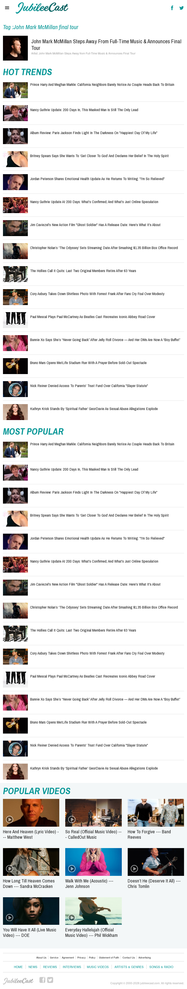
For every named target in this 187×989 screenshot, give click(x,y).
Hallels (42, 8)
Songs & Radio (161, 967)
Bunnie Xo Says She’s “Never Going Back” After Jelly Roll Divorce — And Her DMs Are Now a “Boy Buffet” (105, 339)
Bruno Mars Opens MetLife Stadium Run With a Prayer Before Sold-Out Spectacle (88, 362)
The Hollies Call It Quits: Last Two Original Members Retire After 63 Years (83, 270)
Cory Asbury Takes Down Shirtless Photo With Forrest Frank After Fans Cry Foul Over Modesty (97, 293)
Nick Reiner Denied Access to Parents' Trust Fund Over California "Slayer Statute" (89, 385)
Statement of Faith (109, 957)
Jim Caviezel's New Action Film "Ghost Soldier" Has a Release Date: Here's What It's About (95, 224)
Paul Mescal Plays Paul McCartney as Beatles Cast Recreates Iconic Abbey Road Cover (92, 316)
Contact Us (128, 957)
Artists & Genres (129, 967)
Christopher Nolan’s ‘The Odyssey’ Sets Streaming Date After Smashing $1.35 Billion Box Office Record (104, 247)
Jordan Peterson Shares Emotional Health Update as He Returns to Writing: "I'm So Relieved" (97, 178)
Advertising (144, 957)
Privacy (81, 957)
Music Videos (98, 967)
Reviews (50, 967)
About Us (41, 957)
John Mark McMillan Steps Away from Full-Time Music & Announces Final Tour (106, 44)
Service (54, 957)
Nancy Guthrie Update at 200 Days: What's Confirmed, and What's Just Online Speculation (94, 201)
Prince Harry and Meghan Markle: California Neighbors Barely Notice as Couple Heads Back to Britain (102, 84)
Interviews (72, 967)
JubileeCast (18, 981)
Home (18, 967)
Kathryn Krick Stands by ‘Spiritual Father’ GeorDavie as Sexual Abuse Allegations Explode (94, 408)
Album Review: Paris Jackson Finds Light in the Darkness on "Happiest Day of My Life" (93, 132)
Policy (92, 957)
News (33, 967)
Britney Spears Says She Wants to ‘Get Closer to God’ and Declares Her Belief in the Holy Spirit (99, 155)
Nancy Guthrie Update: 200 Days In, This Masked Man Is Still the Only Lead (84, 109)
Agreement (68, 957)
